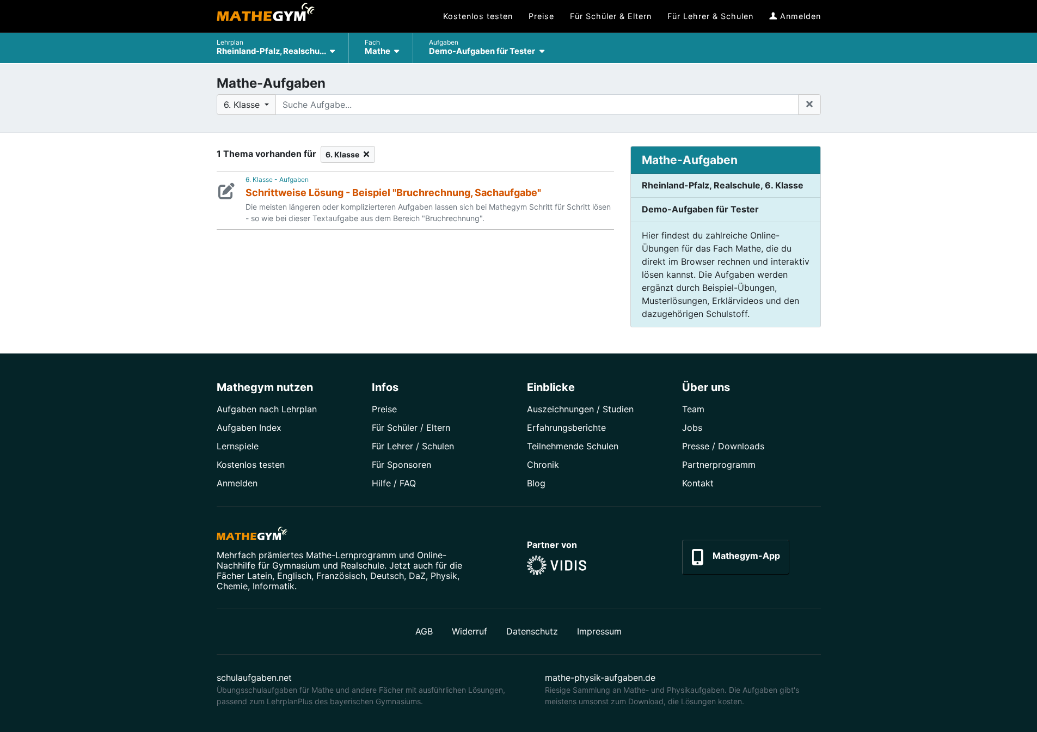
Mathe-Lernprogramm (351, 555)
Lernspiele (238, 446)
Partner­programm (719, 464)
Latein (259, 575)
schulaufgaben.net (254, 677)
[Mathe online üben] (252, 535)
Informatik (273, 586)
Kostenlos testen (251, 464)
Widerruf (469, 631)
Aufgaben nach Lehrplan (267, 409)
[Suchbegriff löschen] (809, 104)
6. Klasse (344, 154)
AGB (424, 631)
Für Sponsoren (401, 464)
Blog (536, 483)
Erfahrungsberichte (566, 427)
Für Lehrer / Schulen (413, 446)
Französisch (340, 575)
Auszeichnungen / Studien (580, 409)
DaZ (417, 575)
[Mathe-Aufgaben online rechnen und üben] (266, 16)
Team (693, 409)
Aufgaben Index (249, 427)
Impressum (599, 631)
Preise (384, 409)
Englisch (294, 575)
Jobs (692, 427)
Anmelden (237, 483)
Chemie (232, 586)
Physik (444, 575)
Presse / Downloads (723, 446)
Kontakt (698, 483)
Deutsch (387, 575)
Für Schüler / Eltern (411, 427)
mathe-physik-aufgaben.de (600, 677)
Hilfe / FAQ (394, 483)
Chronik (543, 464)
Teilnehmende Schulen (572, 446)
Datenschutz (532, 631)
